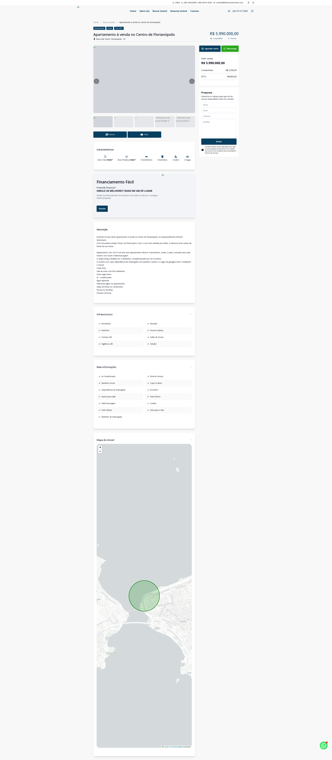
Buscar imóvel (160, 11)
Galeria (112, 134)
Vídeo (146, 134)
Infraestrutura (104, 314)
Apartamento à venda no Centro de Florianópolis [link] (139, 22)
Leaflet (166, 747)
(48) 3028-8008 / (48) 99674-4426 (198, 2)
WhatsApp (232, 48)
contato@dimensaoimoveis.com (229, 2)
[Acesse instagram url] (253, 2)
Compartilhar (218, 38)
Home (133, 11)
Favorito (233, 38)
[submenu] (252, 11)
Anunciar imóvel (178, 11)
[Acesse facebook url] (248, 2)
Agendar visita (212, 48)
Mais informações (106, 367)
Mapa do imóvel (105, 440)
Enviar (219, 141)
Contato (194, 11)
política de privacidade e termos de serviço (220, 152)
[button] (96, 81)
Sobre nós (144, 11)
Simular (102, 208)
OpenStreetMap (176, 747)
